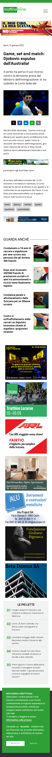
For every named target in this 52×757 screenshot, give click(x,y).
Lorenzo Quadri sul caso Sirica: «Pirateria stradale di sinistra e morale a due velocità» (26, 653)
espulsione (9, 209)
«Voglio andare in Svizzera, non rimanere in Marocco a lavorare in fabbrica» (27, 612)
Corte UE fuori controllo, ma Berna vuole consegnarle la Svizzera (25, 626)
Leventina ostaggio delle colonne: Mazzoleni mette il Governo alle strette (28, 640)
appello (38, 205)
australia (27, 205)
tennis (7, 205)
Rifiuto (33, 743)
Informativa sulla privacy (19, 720)
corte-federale (23, 209)
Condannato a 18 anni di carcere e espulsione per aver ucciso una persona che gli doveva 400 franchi (17, 254)
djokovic (17, 205)
